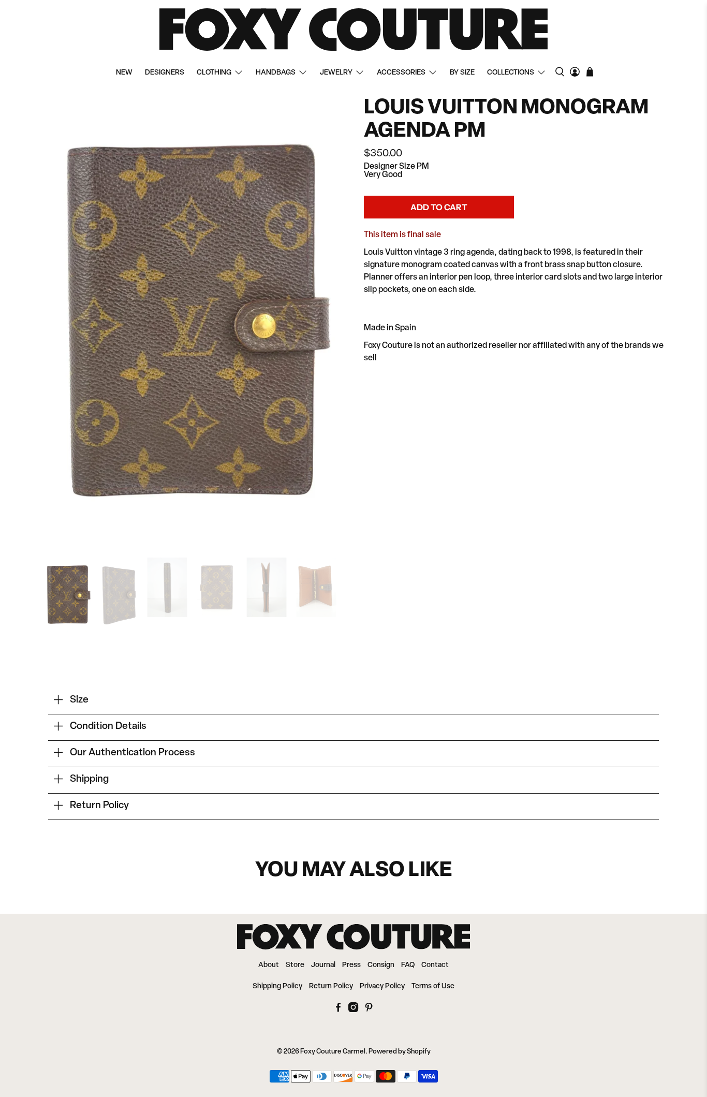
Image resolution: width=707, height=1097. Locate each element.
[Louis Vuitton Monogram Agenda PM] (193, 322)
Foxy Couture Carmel (332, 1051)
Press (351, 965)
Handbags (276, 73)
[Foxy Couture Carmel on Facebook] (338, 1010)
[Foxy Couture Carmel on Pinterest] (369, 1010)
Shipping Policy (277, 986)
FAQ (408, 965)
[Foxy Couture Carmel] (353, 29)
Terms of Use (432, 986)
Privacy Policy (382, 986)
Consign (380, 965)
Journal (323, 965)
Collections (510, 73)
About (268, 965)
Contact (435, 965)
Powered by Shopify (400, 1051)
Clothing (214, 73)
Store (295, 965)
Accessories (401, 73)
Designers (164, 73)
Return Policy (331, 986)
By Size (462, 73)
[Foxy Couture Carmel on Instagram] (353, 1010)
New (124, 73)
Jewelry (336, 73)
